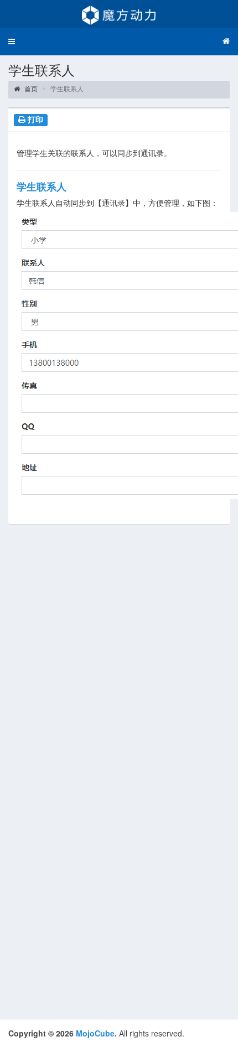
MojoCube (95, 1033)
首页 (30, 89)
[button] (11, 41)
